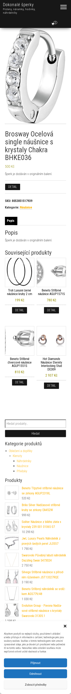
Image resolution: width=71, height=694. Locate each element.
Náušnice (26, 207)
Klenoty (17, 456)
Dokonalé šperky (18, 4)
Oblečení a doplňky (20, 451)
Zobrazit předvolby (35, 684)
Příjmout (35, 663)
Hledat (36, 433)
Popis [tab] (10, 221)
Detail (12, 187)
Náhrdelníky (24, 461)
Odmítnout (35, 674)
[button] (65, 626)
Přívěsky (22, 471)
